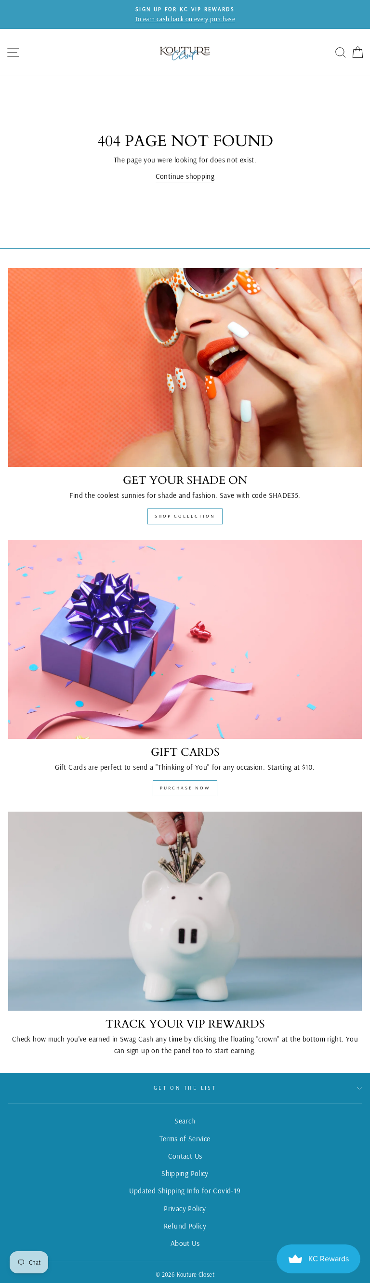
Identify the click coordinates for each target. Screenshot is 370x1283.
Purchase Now (185, 788)
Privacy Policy (185, 1208)
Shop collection (185, 516)
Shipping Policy (185, 1173)
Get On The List (185, 1087)
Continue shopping (185, 176)
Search (184, 1120)
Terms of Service (184, 1138)
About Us (185, 1243)
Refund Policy (185, 1225)
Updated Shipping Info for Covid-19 (184, 1190)
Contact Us (185, 1156)
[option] (185, 14)
